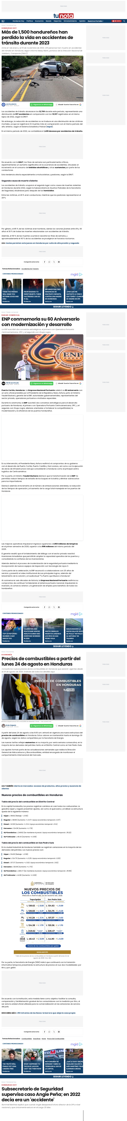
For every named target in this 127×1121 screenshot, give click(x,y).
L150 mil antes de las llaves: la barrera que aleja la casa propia (46, 1013)
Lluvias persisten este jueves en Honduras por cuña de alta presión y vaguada (42, 243)
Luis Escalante (11, 104)
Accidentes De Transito (30, 269)
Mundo (48, 21)
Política (30, 21)
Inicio (3, 25)
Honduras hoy (11, 25)
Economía (39, 21)
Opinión (82, 21)
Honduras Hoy (18, 21)
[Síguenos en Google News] (59, 262)
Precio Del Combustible (55, 1039)
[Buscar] (124, 21)
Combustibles (27, 1039)
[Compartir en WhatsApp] (49, 262)
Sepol (49, 126)
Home (44, 1039)
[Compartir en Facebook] (45, 262)
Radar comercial (12, 312)
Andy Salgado (11, 725)
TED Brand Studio (12, 383)
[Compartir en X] (54, 262)
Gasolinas (36, 1039)
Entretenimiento (70, 21)
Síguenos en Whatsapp (42, 105)
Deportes (57, 21)
